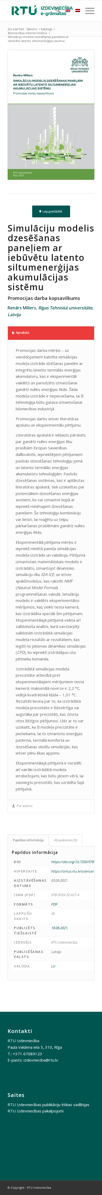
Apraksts (22, 332)
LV (53, 966)
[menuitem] (55, 10)
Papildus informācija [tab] (28, 840)
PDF (54, 904)
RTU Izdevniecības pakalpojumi (36, 1110)
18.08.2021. (59, 927)
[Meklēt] (55, 10)
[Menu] (87, 10)
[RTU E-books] (42, 10)
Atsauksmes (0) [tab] (65, 840)
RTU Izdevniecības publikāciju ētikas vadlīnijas (48, 1104)
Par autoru (24, 806)
